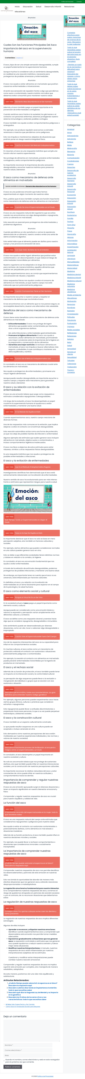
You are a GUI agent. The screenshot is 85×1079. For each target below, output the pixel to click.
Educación (28, 6)
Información (72, 240)
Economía (71, 195)
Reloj (69, 342)
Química (70, 326)
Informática (72, 244)
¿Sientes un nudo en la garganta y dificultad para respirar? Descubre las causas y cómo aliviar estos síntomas (74, 72)
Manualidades (73, 262)
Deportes (71, 167)
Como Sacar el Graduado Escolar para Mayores (23, 1007)
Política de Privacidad (67, 1)
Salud (38, 6)
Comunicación (73, 158)
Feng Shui (71, 225)
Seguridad (71, 349)
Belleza (70, 142)
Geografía (71, 234)
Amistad (70, 129)
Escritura (71, 212)
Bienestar (71, 151)
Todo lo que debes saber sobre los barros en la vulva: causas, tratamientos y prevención (74, 91)
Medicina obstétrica (71, 290)
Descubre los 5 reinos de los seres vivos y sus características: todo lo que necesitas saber (27, 998)
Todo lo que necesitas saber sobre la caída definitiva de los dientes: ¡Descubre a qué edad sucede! (74, 108)
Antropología (72, 136)
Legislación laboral (72, 251)
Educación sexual (71, 207)
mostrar (19, 58)
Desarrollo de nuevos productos (73, 172)
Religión (70, 339)
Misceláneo (20, 11)
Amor (69, 132)
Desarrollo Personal (71, 190)
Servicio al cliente (71, 353)
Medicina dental (74, 274)
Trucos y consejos (71, 371)
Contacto (79, 1)
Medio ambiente (74, 295)
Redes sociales (73, 330)
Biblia (69, 145)
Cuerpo (70, 164)
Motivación (71, 301)
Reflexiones (72, 333)
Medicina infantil (74, 277)
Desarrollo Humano (71, 179)
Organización (72, 314)
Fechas (70, 221)
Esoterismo (72, 215)
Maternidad (72, 268)
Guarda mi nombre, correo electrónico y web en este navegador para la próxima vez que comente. (32, 1060)
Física (69, 231)
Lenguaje (71, 255)
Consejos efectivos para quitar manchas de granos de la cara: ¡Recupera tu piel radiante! (74, 38)
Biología (70, 155)
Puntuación (72, 323)
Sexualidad (72, 357)
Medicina (71, 271)
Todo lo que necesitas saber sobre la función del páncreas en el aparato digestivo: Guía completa (74, 54)
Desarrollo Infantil (52, 6)
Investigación (72, 247)
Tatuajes (71, 360)
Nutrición (71, 311)
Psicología (71, 320)
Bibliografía (72, 148)
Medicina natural (74, 281)
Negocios (71, 304)
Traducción (72, 367)
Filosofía (70, 228)
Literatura (71, 258)
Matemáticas (73, 265)
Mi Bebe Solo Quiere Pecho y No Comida (20, 1004)
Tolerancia (71, 363)
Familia (70, 218)
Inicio (17, 6)
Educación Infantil (71, 202)
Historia (70, 237)
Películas (71, 317)
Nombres (71, 307)
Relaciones (69, 6)
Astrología (71, 139)
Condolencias (73, 161)
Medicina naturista (71, 285)
